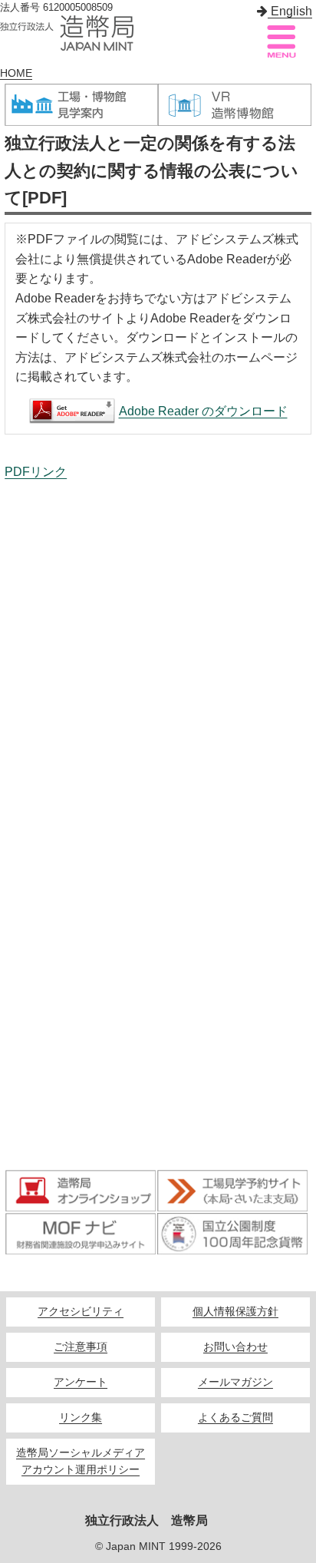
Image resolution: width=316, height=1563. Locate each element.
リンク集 (80, 1417)
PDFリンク (36, 471)
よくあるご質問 (235, 1417)
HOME (16, 73)
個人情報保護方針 (235, 1311)
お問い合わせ (235, 1347)
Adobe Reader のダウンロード (203, 411)
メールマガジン (235, 1382)
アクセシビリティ (80, 1311)
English (290, 11)
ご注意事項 (80, 1347)
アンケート (80, 1382)
